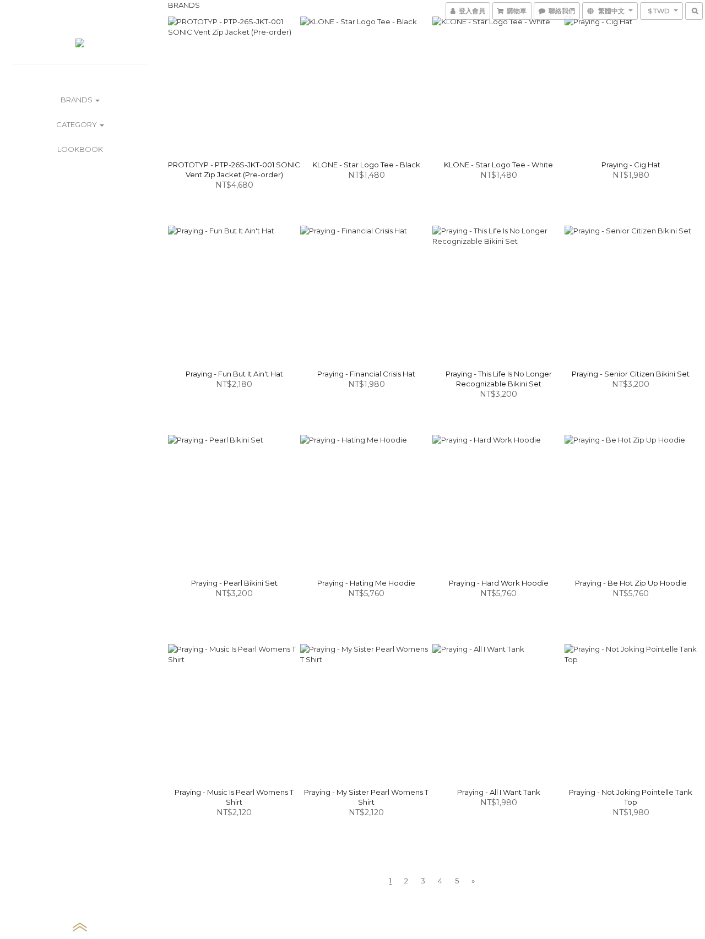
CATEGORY (77, 124)
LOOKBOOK (80, 149)
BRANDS (77, 99)
